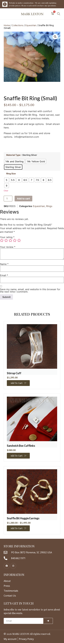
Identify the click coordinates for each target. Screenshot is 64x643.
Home (7, 25)
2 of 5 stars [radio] (6, 240)
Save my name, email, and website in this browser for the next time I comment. (30, 290)
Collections (17, 25)
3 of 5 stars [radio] (10, 240)
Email (4, 275)
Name (4, 264)
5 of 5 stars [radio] (19, 240)
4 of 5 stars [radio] (15, 240)
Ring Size (11, 174)
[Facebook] (7, 566)
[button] (59, 14)
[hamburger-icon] (4, 14)
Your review (7, 247)
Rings (49, 206)
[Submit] (48, 621)
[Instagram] (13, 566)
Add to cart (23, 198)
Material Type (13, 155)
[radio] (14, 161)
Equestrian (30, 25)
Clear (6, 190)
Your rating (7, 237)
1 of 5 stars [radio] (2, 240)
